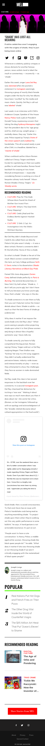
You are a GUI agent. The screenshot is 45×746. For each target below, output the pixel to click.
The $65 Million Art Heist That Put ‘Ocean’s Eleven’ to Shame (25, 626)
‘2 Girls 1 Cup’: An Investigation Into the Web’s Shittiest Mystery (19, 226)
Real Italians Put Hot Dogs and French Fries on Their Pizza (26, 599)
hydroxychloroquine (26, 124)
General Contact (22, 739)
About (14, 735)
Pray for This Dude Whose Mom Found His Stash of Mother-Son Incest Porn (21, 200)
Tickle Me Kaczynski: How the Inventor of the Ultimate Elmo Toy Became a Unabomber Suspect (31, 686)
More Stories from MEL (22, 711)
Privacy (22, 735)
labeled (12, 105)
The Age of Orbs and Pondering (30, 660)
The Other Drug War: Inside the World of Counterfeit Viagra (23, 613)
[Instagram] (38, 58)
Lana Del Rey (31, 82)
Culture (5, 12)
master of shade (12, 151)
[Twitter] (7, 58)
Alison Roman (24, 496)
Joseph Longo (14, 12)
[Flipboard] (19, 58)
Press (31, 735)
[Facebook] (13, 58)
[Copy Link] (32, 58)
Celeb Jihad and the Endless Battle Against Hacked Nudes (20, 216)
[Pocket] (25, 58)
